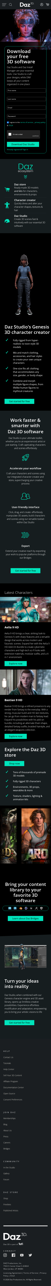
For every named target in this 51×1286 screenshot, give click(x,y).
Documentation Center (13, 1087)
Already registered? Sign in (17, 149)
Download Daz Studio (23, 144)
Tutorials (7, 1063)
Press (5, 1136)
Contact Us (8, 1057)
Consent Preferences (12, 1099)
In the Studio (9, 1167)
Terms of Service (31, 1273)
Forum (6, 1179)
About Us (7, 1130)
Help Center (8, 1069)
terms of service (26, 122)
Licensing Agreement (12, 1273)
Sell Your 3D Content (12, 1075)
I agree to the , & (26, 124)
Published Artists (10, 1210)
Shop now (14, 763)
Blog (5, 1124)
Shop (5, 1198)
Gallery (6, 1173)
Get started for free (19, 401)
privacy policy (40, 122)
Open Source (9, 1093)
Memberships (9, 1118)
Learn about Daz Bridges (25, 918)
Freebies (7, 1204)
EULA (11, 125)
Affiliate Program (10, 1081)
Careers (6, 1142)
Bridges (6, 1148)
